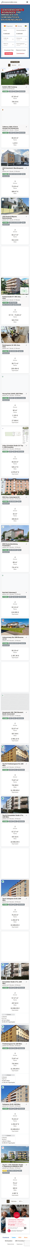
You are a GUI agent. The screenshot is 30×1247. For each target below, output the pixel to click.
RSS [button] (19, 1237)
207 (19, 65)
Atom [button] (25, 1237)
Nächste (14, 65)
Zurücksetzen (20, 53)
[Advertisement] (15, 261)
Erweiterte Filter (9, 50)
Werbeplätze (8, 1241)
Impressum (20, 1244)
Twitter (14, 1237)
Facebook (6, 1237)
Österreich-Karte (21, 50)
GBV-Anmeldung (20, 1241)
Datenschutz (10, 1244)
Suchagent (9, 53)
